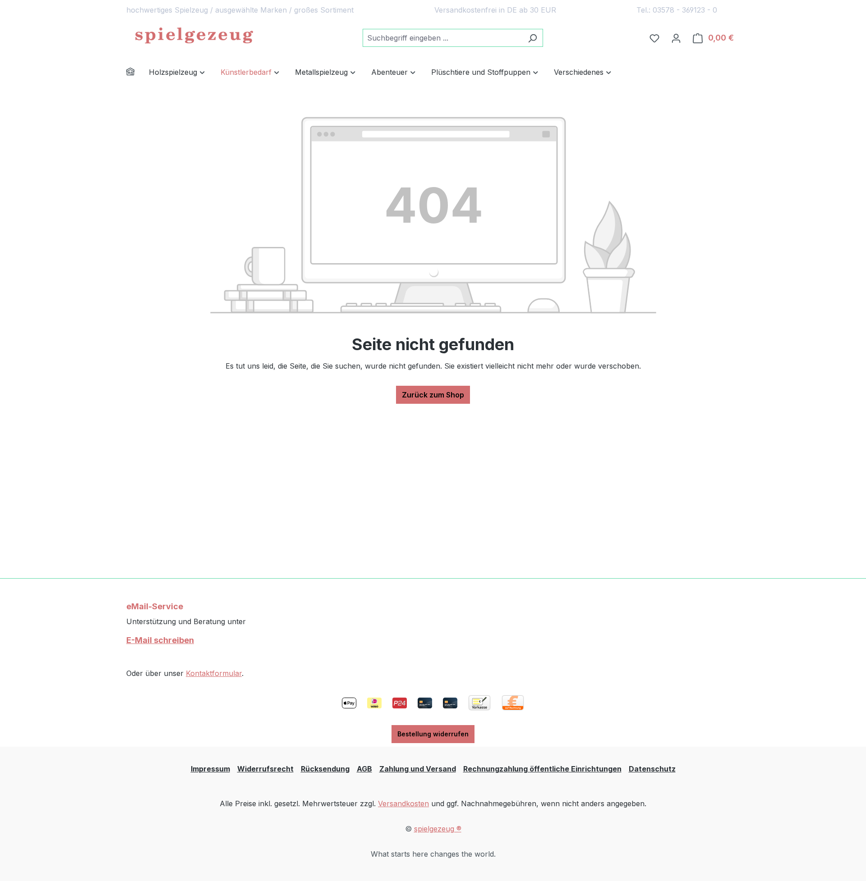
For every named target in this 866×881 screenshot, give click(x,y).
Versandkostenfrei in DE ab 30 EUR (495, 9)
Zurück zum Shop (433, 394)
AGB (364, 768)
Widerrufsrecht (265, 768)
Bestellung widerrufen (433, 734)
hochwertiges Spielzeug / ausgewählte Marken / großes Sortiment (240, 9)
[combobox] (442, 38)
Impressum (210, 768)
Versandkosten (403, 803)
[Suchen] (532, 38)
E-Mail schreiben (160, 640)
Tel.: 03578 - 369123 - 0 (676, 9)
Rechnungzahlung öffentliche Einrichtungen (542, 768)
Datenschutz (652, 768)
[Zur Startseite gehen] (194, 36)
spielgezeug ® (437, 828)
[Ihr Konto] (676, 38)
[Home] (137, 72)
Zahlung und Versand (417, 768)
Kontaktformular (214, 673)
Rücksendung (325, 768)
